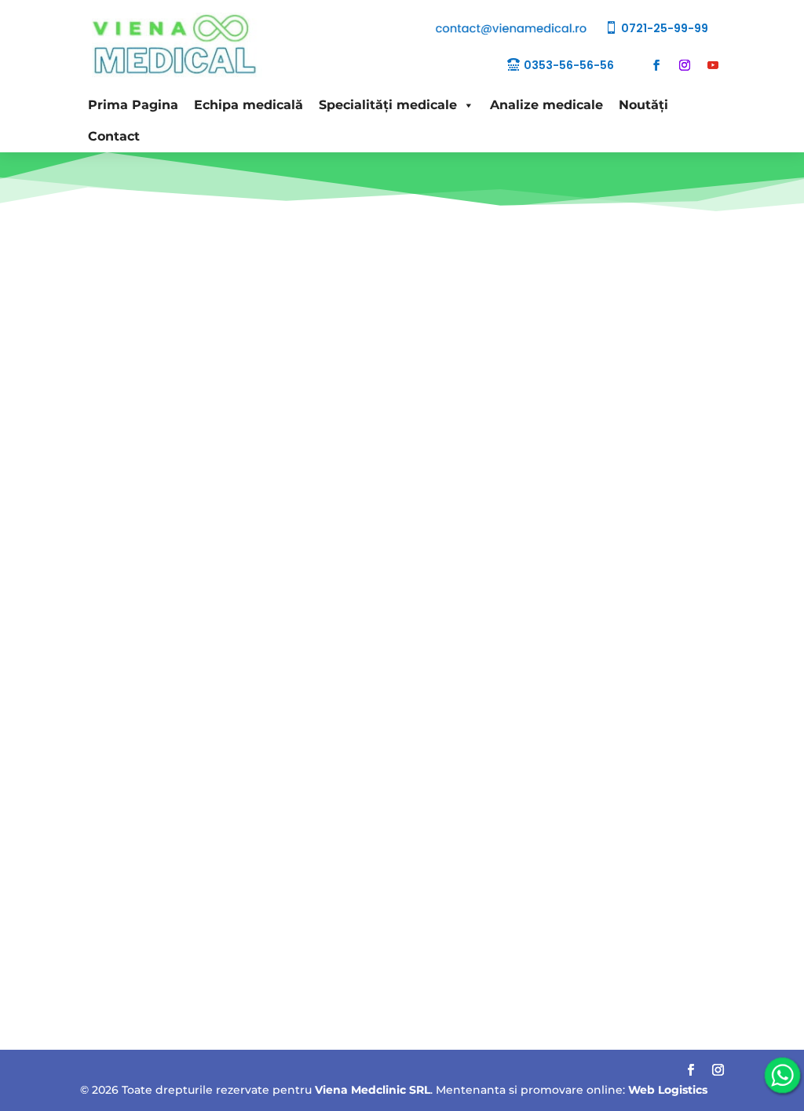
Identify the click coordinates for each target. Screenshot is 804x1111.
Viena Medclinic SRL (372, 1090)
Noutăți (643, 104)
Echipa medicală (248, 104)
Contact (114, 136)
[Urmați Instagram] (685, 65)
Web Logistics (667, 1090)
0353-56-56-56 (569, 65)
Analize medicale (546, 104)
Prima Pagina (133, 104)
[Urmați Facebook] (656, 65)
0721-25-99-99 (664, 28)
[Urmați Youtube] (713, 65)
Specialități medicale (388, 104)
